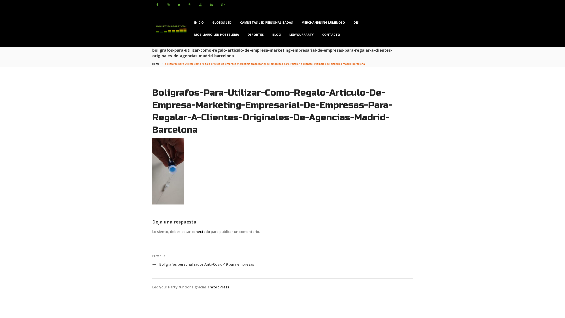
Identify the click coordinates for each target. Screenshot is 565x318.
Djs (356, 22)
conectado (201, 231)
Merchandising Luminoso (323, 22)
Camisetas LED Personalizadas (266, 22)
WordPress (219, 287)
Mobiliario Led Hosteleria (216, 34)
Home (156, 63)
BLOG (276, 34)
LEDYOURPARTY (301, 34)
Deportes (256, 34)
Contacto (331, 34)
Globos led (222, 22)
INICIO (199, 22)
